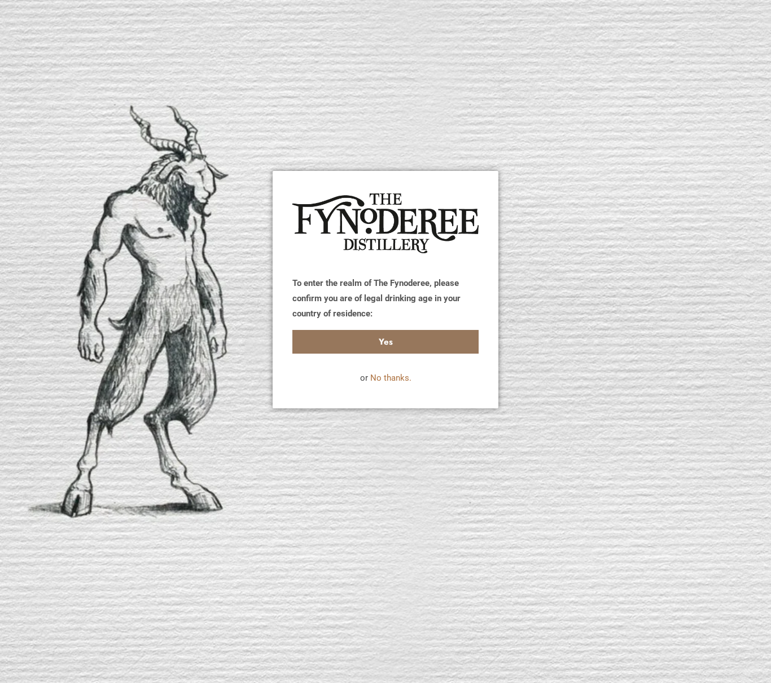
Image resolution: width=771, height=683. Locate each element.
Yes (386, 342)
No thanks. (390, 378)
